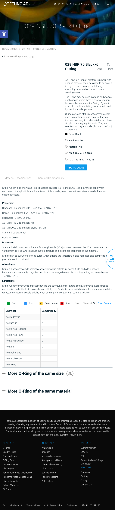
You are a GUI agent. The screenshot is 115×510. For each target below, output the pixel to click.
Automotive (47, 480)
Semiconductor (49, 472)
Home (5, 48)
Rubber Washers (11, 484)
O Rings (6, 447)
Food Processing (50, 476)
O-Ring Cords (9, 460)
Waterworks (47, 447)
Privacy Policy (56, 505)
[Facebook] (63, 4)
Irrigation (46, 451)
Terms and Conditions (36, 505)
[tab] (17, 178)
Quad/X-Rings (9, 451)
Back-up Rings (10, 455)
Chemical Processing (52, 464)
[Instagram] (71, 4)
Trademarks (72, 505)
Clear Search (104, 303)
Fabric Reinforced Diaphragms (17, 472)
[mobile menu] (108, 3)
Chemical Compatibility (50, 178)
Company (85, 471)
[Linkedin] (59, 4)
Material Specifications (17, 178)
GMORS (84, 451)
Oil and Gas (47, 468)
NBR (29, 48)
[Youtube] (55, 4)
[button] (111, 259)
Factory (84, 476)
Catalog (13, 48)
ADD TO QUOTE (76, 167)
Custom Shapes (10, 464)
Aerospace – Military (52, 460)
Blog (77, 4)
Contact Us (86, 484)
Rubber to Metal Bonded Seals (17, 476)
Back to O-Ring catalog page (19, 56)
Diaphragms (9, 468)
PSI (82, 455)
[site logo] (16, 4)
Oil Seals (7, 489)
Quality (84, 480)
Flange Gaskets (10, 480)
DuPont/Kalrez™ (88, 447)
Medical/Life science (52, 455)
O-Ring (22, 48)
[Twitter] (67, 4)
